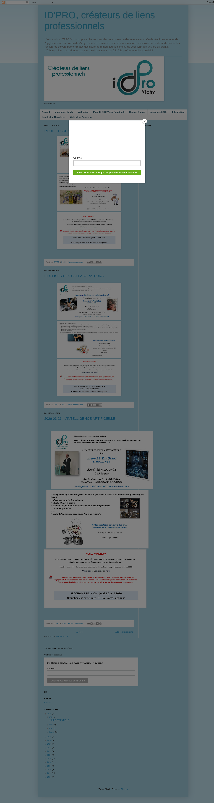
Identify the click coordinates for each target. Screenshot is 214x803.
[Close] (144, 121)
